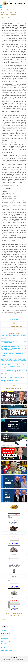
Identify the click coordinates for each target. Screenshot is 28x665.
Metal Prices (4, 647)
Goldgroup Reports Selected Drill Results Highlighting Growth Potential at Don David (13, 360)
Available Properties (6, 650)
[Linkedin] (15, 658)
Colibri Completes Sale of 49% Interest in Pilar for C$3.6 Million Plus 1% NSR (12, 365)
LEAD (14, 576)
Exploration (4, 636)
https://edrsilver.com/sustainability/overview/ (14, 161)
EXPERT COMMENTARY (14, 389)
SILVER (13, 597)
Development (4, 638)
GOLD (14, 511)
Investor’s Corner (6, 9)
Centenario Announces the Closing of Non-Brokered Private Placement (13, 336)
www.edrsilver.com (11, 198)
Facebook (6, 202)
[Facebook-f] (11, 658)
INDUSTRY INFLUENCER (14, 326)
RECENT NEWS (14, 333)
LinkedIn (23, 202)
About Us (3, 630)
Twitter (11, 202)
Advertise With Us (6, 653)
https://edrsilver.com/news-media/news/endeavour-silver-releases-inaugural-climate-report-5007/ (14, 312)
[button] (1, 6)
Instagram (16, 202)
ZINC (14, 554)
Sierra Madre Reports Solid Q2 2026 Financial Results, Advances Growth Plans (14, 371)
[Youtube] (17, 658)
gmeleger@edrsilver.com (11, 196)
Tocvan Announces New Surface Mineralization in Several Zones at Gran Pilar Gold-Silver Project (13, 348)
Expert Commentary (6, 643)
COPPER (14, 533)
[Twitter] (13, 658)
